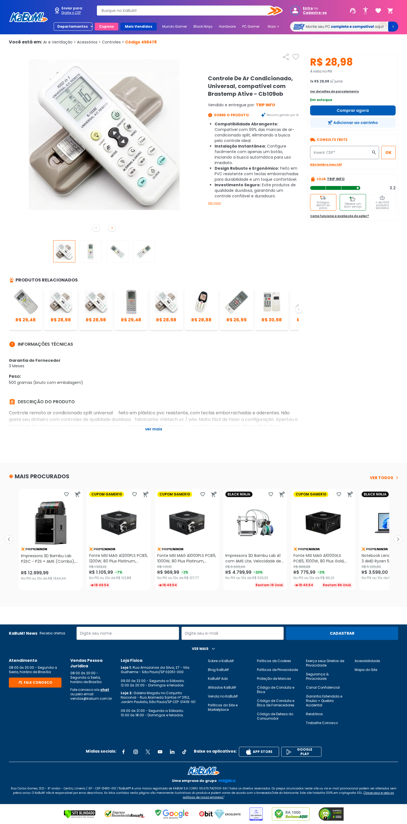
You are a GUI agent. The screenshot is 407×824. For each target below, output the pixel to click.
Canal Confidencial (323, 687)
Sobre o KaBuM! (221, 660)
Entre (308, 8)
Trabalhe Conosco (322, 722)
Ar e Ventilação (59, 42)
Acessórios (89, 42)
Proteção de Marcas (274, 678)
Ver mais (214, 203)
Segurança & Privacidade (317, 676)
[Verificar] (80, 814)
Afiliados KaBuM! (222, 687)
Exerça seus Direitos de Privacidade (325, 663)
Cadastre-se (315, 13)
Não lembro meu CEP (326, 164)
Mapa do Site (366, 669)
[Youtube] (160, 751)
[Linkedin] (172, 751)
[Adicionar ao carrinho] (78, 494)
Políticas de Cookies (274, 660)
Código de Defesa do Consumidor (275, 716)
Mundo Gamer (174, 26)
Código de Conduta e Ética (275, 689)
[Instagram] (136, 751)
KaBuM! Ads (218, 678)
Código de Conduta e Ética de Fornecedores (275, 702)
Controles (113, 42)
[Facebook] (123, 751)
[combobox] (186, 11)
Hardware (227, 26)
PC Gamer (250, 26)
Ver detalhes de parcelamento (334, 91)
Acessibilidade (367, 660)
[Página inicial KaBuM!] (28, 17)
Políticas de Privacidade (277, 669)
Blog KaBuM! (218, 669)
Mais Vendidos (138, 26)
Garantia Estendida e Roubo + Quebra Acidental (324, 700)
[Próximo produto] (398, 539)
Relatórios (314, 714)
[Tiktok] (184, 751)
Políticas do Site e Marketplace (223, 707)
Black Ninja (203, 26)
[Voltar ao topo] (203, 770)
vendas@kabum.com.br (91, 698)
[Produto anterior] (8, 539)
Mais (274, 26)
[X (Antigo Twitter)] (148, 751)
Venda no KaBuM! (223, 696)
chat (104, 689)
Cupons (106, 26)
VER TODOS (381, 478)
